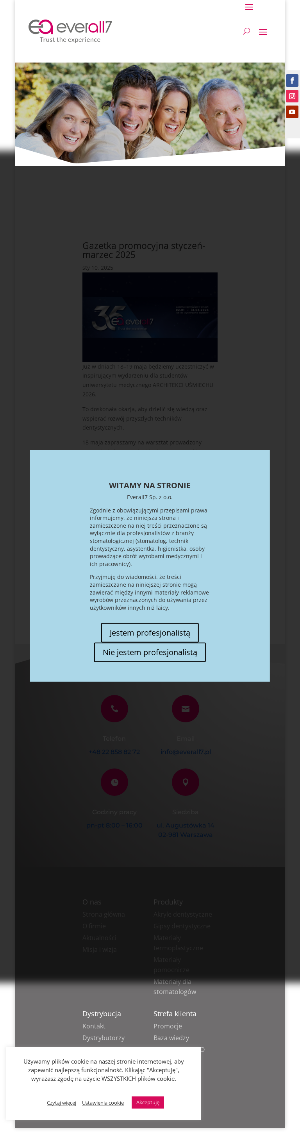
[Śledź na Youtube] (292, 112)
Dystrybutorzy (103, 1037)
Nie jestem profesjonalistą (150, 652)
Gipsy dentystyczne (182, 926)
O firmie (94, 926)
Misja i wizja (99, 949)
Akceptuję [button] (147, 1102)
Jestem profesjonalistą (150, 632)
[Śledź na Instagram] (292, 96)
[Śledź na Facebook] (292, 80)
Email (186, 738)
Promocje (168, 1026)
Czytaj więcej (61, 1102)
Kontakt (93, 1026)
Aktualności (99, 937)
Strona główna (103, 914)
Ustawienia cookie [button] (103, 1102)
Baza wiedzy (171, 1037)
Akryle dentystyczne (183, 914)
